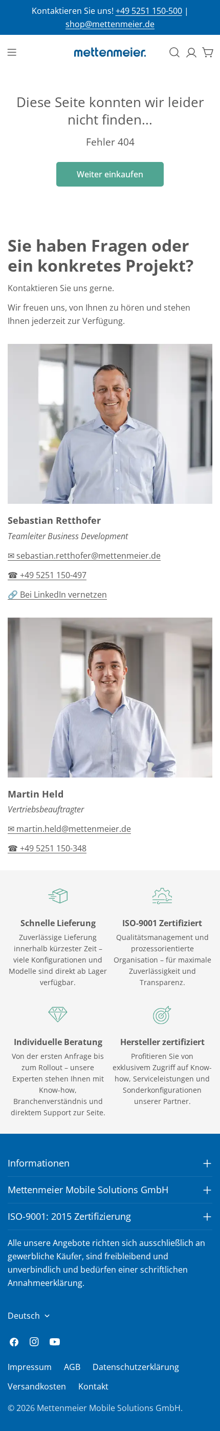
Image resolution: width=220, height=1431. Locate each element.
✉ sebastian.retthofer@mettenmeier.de (84, 555)
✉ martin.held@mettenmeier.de (69, 828)
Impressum (30, 1367)
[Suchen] (174, 52)
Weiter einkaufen (110, 174)
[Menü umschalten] (12, 52)
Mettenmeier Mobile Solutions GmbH (109, 1408)
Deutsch (24, 1315)
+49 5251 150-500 (149, 10)
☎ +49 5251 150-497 (47, 575)
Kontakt (93, 1386)
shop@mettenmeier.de (110, 24)
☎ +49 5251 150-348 (47, 848)
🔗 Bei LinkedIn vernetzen (57, 594)
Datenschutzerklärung (136, 1367)
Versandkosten (37, 1386)
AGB (72, 1367)
